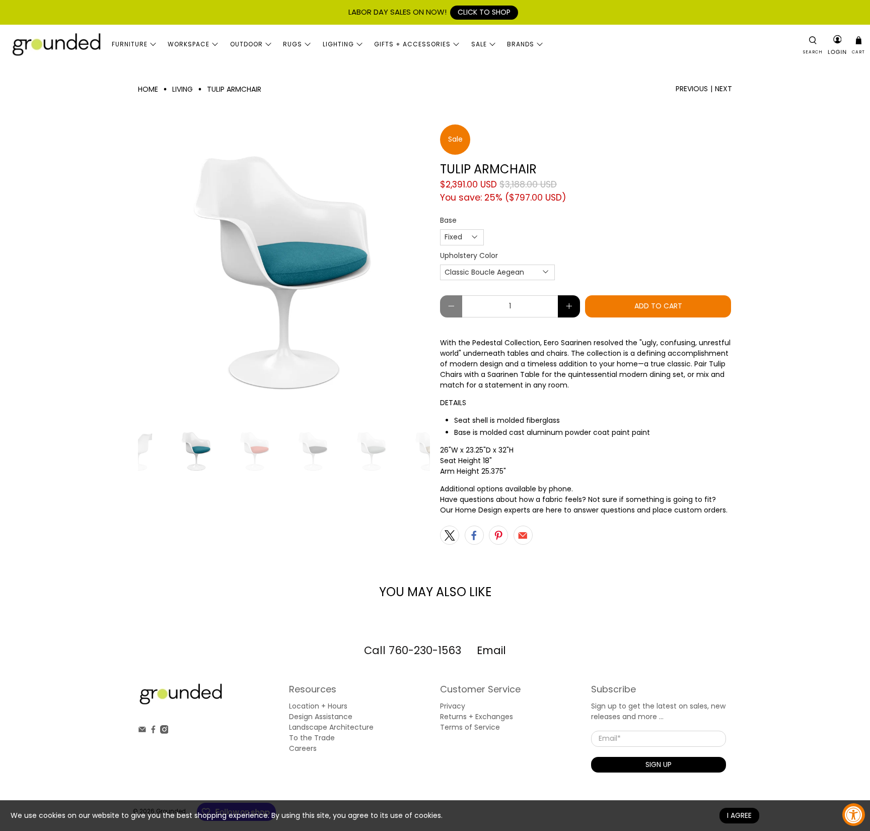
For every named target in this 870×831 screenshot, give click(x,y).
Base (448, 220)
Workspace (188, 44)
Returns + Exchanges (476, 717)
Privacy (452, 706)
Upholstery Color (469, 255)
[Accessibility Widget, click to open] (853, 814)
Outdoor (246, 44)
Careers (303, 748)
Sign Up (658, 764)
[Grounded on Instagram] (164, 731)
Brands (520, 44)
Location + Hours (318, 706)
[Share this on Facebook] (474, 535)
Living (182, 89)
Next (723, 89)
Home (148, 89)
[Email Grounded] (142, 731)
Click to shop (484, 12)
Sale (479, 44)
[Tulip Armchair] (284, 270)
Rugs (292, 44)
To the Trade (312, 738)
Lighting (338, 44)
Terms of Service (470, 727)
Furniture (130, 44)
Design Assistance (320, 717)
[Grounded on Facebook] (153, 731)
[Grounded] (56, 44)
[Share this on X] (449, 535)
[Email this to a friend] (523, 535)
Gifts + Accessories (412, 44)
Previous (692, 89)
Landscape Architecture (331, 727)
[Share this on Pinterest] (498, 535)
